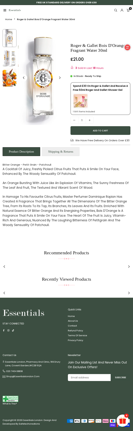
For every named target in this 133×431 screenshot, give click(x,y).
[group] (41, 77)
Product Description (21, 151)
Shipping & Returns (60, 151)
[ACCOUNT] (122, 10)
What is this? (10, 403)
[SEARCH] (116, 10)
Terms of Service (77, 335)
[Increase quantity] (90, 120)
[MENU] (5, 10)
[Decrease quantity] (74, 120)
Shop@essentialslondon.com (22, 376)
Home (8, 19)
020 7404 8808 (14, 371)
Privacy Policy (75, 340)
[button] (60, 77)
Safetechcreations (29, 423)
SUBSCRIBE (120, 377)
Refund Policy (75, 330)
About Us (73, 321)
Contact (72, 325)
